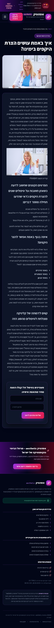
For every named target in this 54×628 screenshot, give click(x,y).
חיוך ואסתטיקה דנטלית (41, 530)
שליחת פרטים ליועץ (33, 415)
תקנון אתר (23, 622)
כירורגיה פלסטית (43, 526)
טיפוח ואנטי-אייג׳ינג (42, 523)
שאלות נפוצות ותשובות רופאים (38, 555)
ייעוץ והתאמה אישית (9, 6)
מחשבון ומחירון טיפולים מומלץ (38, 543)
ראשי (50, 29)
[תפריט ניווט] (5, 17)
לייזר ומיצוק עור (43, 519)
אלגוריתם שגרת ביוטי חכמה (39, 547)
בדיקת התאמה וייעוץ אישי (27, 466)
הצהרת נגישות (47, 622)
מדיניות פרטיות (34, 622)
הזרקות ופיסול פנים (42, 515)
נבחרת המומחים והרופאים (40, 551)
